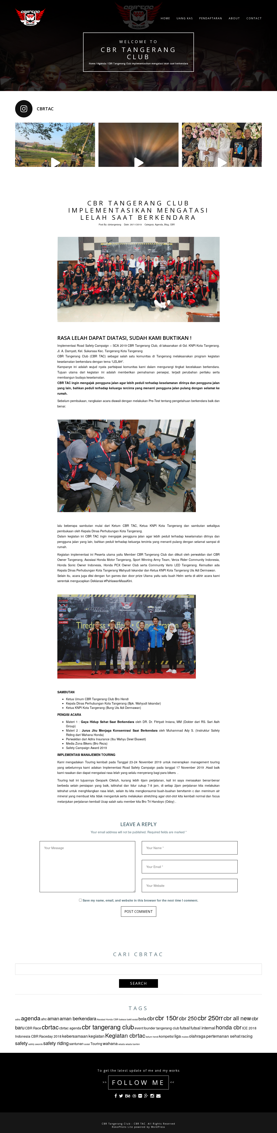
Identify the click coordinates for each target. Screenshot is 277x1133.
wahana (110, 1043)
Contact (254, 18)
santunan (76, 1043)
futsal (185, 1027)
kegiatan (97, 1036)
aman (53, 1018)
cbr (151, 1018)
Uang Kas (185, 18)
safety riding (56, 1043)
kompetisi (166, 1036)
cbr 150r (166, 1017)
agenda (30, 1018)
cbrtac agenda (70, 1028)
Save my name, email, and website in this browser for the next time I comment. (140, 900)
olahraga (197, 1036)
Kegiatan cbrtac (125, 1035)
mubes (185, 1036)
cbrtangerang (114, 224)
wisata (121, 1044)
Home (165, 18)
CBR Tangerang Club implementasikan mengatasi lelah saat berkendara (138, 210)
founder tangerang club (161, 1028)
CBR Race (33, 1028)
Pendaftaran (210, 18)
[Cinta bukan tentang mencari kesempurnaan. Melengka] (222, 163)
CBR (172, 224)
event (139, 1028)
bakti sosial (132, 1019)
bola (142, 1018)
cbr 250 (188, 1018)
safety (21, 1043)
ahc (44, 1018)
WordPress (158, 1126)
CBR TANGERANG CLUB (139, 53)
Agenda (101, 63)
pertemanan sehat (223, 1036)
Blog (166, 224)
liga (177, 1036)
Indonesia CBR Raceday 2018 (38, 1036)
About (234, 18)
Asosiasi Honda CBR (107, 1019)
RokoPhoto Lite (122, 1126)
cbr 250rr (210, 1017)
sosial (87, 1044)
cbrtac (50, 1026)
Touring (96, 1043)
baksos (122, 1019)
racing (247, 1036)
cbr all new (237, 1018)
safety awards (35, 1044)
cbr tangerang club (108, 1026)
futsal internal (202, 1027)
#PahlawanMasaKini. (118, 581)
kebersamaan (75, 1036)
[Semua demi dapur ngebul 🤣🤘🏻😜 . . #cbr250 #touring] (55, 163)
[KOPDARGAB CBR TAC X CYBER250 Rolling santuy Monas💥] (138, 163)
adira (17, 1019)
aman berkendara (78, 1018)
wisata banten (133, 1044)
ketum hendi (152, 1036)
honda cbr (229, 1027)
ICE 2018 (249, 1028)
